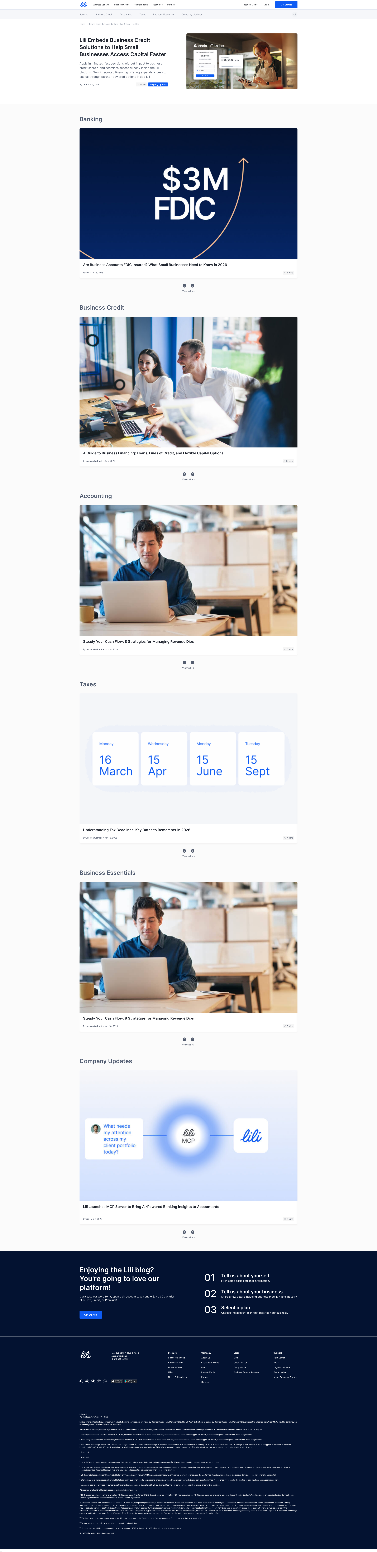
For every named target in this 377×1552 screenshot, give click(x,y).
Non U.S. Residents (177, 1377)
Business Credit (121, 4)
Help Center (279, 1357)
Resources (158, 4)
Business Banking (101, 4)
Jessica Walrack (94, 461)
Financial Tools (141, 4)
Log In (266, 4)
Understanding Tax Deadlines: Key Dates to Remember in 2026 (136, 830)
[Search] (294, 14)
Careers (205, 1382)
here (276, 1480)
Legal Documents (281, 1367)
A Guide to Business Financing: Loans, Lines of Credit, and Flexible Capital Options (153, 453)
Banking (84, 14)
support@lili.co (119, 1356)
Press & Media (208, 1372)
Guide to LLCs (240, 1362)
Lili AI (170, 1372)
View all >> (188, 291)
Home (82, 24)
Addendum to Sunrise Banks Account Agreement (120, 1497)
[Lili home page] (83, 4)
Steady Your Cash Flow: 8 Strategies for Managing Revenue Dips (138, 641)
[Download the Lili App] (117, 1381)
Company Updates (191, 14)
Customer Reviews (210, 1362)
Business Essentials (163, 14)
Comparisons (240, 1367)
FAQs (275, 1362)
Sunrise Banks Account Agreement (249, 1475)
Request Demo (250, 4)
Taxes (142, 14)
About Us (205, 1357)
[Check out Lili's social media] (81, 1381)
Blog (236, 1357)
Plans (203, 1367)
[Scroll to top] (1, 1551)
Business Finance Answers (246, 1372)
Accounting (126, 14)
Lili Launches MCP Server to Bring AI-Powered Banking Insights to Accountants (151, 1207)
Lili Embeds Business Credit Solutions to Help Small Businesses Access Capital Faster (123, 47)
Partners (171, 4)
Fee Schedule (279, 1372)
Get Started (286, 4)
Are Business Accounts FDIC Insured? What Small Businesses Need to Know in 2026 (155, 265)
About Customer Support (285, 1377)
